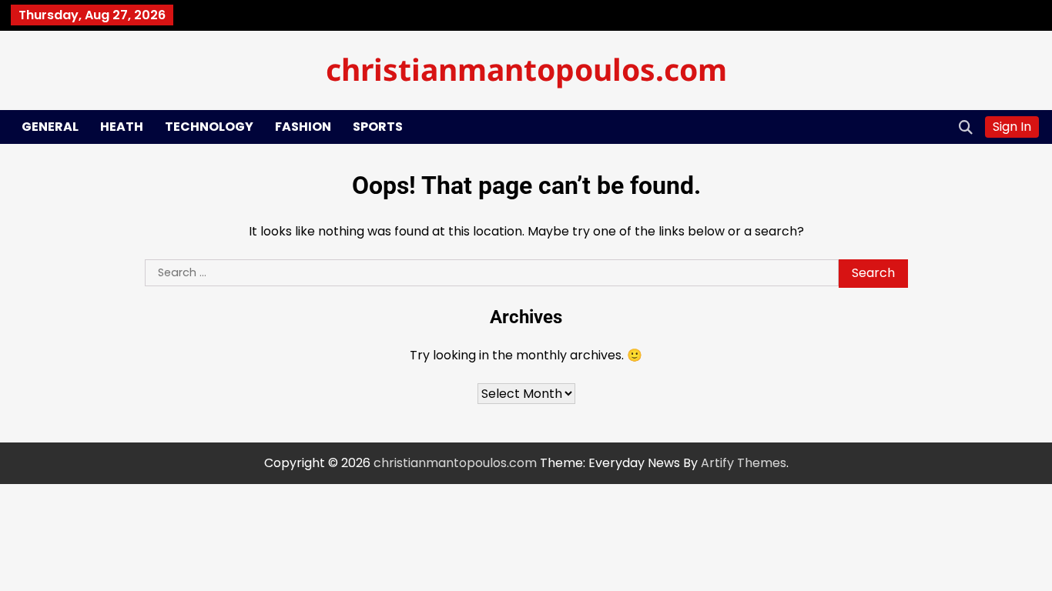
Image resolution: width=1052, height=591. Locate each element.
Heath (121, 126)
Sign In (1012, 126)
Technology (209, 126)
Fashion (303, 126)
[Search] (965, 127)
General (50, 126)
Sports (378, 126)
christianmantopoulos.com (526, 68)
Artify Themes (743, 463)
